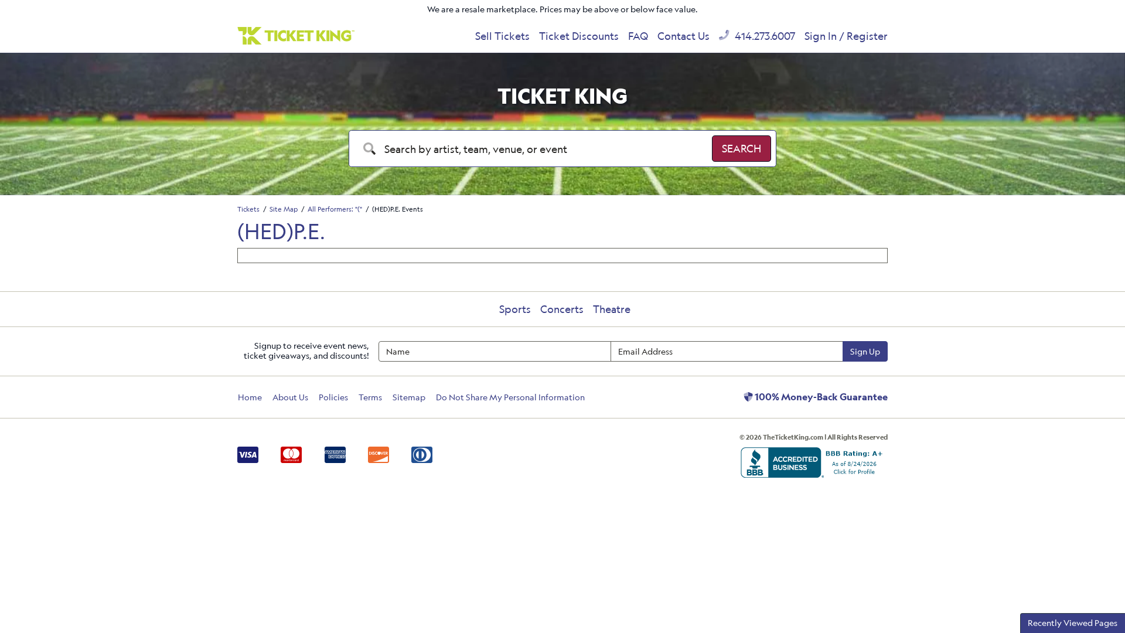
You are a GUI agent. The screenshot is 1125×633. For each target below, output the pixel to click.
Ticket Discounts (579, 36)
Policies (333, 397)
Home (250, 397)
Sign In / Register (846, 36)
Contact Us (683, 36)
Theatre (611, 309)
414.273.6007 (763, 36)
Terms (370, 397)
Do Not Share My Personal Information (510, 397)
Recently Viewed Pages (1072, 622)
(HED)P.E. (281, 230)
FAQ (638, 36)
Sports (515, 309)
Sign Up (865, 351)
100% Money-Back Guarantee (820, 396)
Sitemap (409, 397)
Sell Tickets (502, 36)
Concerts (562, 309)
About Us (290, 397)
